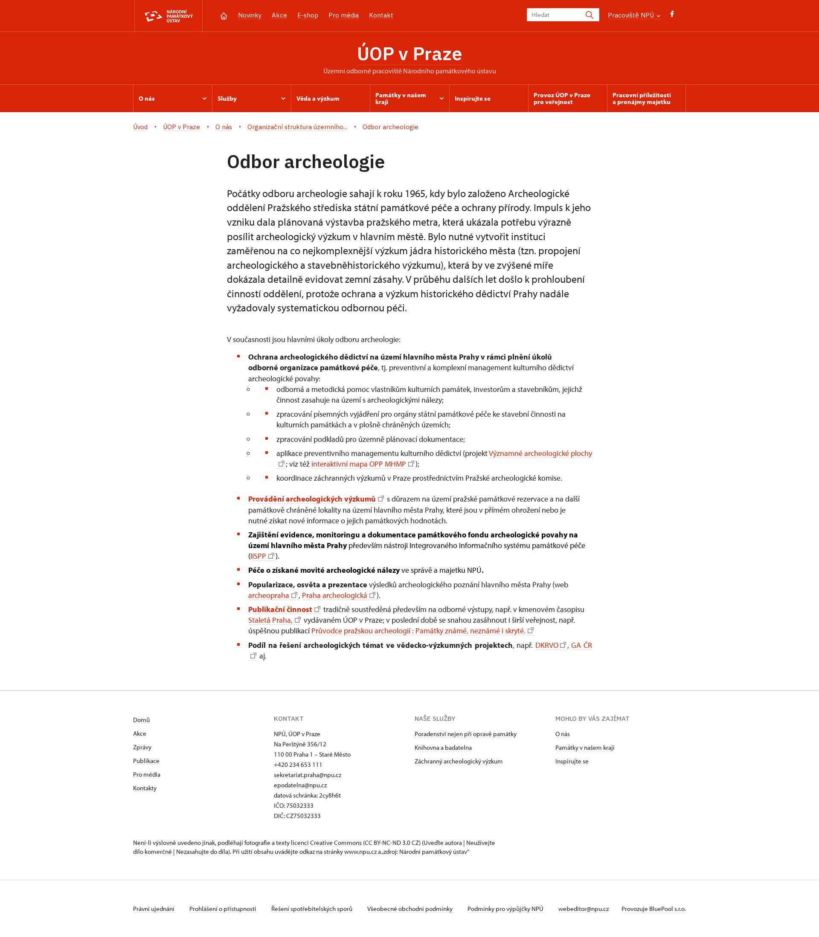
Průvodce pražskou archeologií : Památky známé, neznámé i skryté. (418, 630)
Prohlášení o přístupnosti (223, 909)
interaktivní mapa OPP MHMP (358, 464)
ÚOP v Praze (409, 53)
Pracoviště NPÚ (632, 15)
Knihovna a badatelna (443, 747)
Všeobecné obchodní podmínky (410, 909)
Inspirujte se (572, 761)
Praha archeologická (334, 595)
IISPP (258, 556)
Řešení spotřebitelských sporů (312, 909)
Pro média (343, 15)
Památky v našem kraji (585, 747)
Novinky (249, 15)
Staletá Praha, (270, 620)
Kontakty (145, 788)
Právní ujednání (154, 909)
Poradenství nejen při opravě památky (466, 734)
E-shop (307, 15)
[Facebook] (672, 16)
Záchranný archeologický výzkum (459, 761)
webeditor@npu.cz (583, 909)
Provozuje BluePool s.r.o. (654, 909)
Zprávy (142, 747)
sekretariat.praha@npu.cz (307, 775)
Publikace (146, 761)
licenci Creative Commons (326, 842)
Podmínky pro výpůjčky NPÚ (506, 909)
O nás (562, 734)
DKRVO (546, 645)
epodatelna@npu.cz (300, 785)
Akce (279, 15)
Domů (141, 720)
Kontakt (381, 15)
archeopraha (268, 595)
